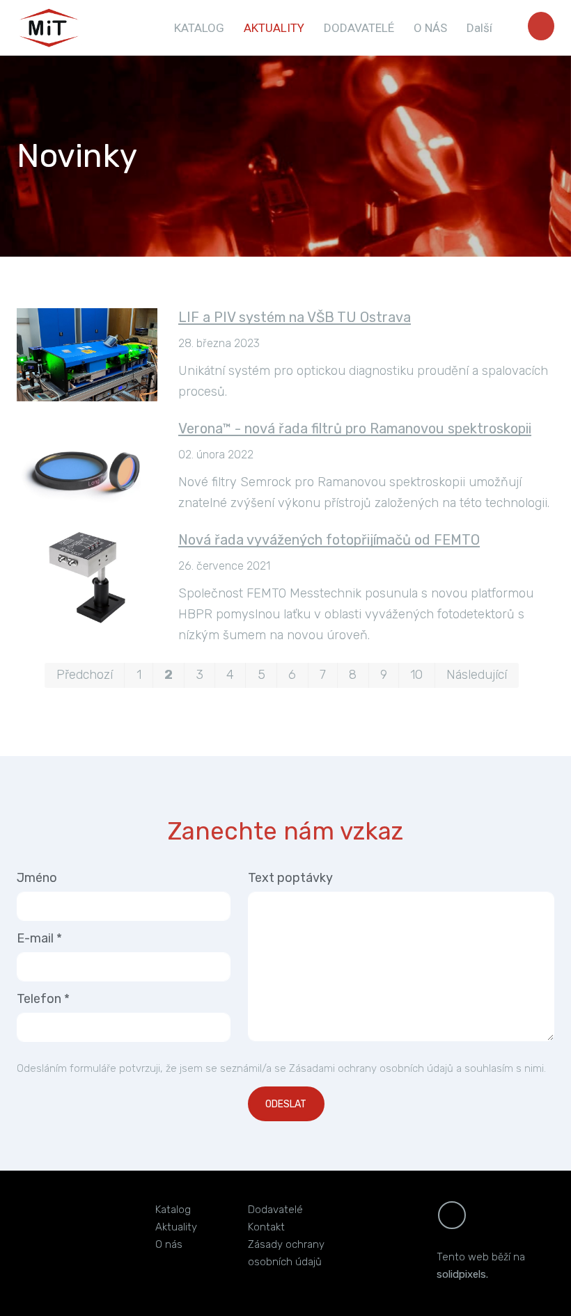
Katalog (173, 1209)
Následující (476, 674)
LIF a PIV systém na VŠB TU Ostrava (294, 317)
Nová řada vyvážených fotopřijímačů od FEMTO (329, 539)
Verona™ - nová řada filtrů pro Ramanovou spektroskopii (354, 428)
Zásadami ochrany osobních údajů (371, 1068)
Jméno (37, 877)
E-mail (39, 938)
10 (416, 674)
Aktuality (176, 1227)
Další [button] (481, 28)
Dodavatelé (275, 1209)
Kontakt (266, 1227)
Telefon (43, 998)
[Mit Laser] (49, 28)
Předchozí (84, 674)
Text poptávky (290, 877)
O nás (168, 1244)
